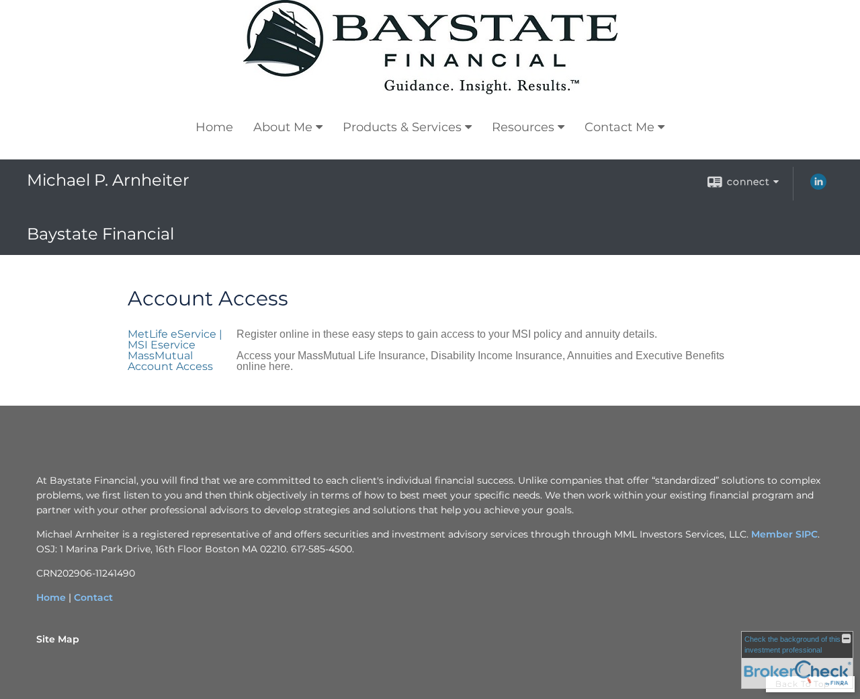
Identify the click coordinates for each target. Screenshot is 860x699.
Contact (93, 597)
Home (214, 127)
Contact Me (619, 127)
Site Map (57, 639)
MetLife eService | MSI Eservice (175, 339)
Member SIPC (784, 534)
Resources (523, 127)
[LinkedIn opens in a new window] (818, 186)
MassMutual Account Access (170, 361)
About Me (282, 127)
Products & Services (402, 127)
